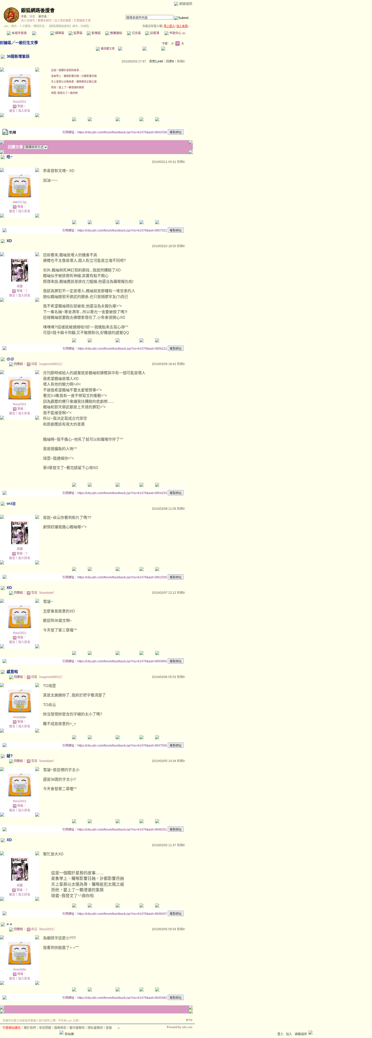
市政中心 (177, 33)
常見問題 (45, 1028)
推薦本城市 (45, 20)
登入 (280, 1034)
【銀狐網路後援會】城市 (62, 26)
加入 (289, 1034)
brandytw (19, 717)
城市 (14, 26)
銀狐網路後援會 (38, 10)
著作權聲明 (77, 1028)
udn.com (187, 1027)
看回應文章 (107, 48)
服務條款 (60, 1028)
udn (6, 26)
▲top (188, 1019)
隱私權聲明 (95, 1028)
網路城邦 (185, 4)
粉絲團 (69, 1034)
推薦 (181, 61)
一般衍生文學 (26, 42)
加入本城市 (28, 20)
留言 (12, 111)
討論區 (41, 33)
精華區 (59, 33)
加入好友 (24, 111)
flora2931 (19, 101)
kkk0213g (19, 202)
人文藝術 (25, 26)
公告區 (136, 33)
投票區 (77, 33)
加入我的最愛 (62, 20)
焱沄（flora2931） (43, 929)
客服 (109, 1028)
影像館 (96, 33)
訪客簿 (154, 33)
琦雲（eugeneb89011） (47, 364)
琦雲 (32, 16)
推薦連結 (115, 33)
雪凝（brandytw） (43, 593)
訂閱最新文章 (82, 20)
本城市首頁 (19, 33)
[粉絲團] (61, 1032)
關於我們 (30, 1028)
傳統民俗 (39, 26)
